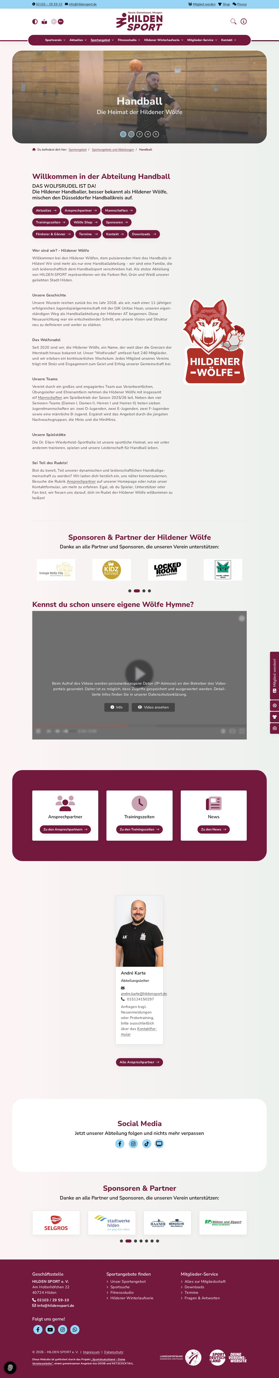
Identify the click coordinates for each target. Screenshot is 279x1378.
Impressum (91, 1352)
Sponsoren (114, 222)
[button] (233, 21)
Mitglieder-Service (200, 40)
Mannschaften (116, 210)
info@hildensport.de (83, 4)
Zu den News (211, 829)
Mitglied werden (204, 4)
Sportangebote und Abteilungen (113, 149)
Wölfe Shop (83, 222)
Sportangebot (100, 40)
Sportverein (53, 40)
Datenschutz (113, 1352)
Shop (226, 4)
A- (54, 21)
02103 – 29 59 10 (49, 4)
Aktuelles (76, 40)
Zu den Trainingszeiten (137, 829)
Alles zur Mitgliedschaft (205, 1281)
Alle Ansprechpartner (137, 1062)
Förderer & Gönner (51, 234)
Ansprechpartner (78, 210)
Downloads (141, 234)
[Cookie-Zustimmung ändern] (10, 1368)
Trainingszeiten (48, 222)
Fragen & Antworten (202, 1298)
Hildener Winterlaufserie (162, 40)
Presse (242, 4)
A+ (60, 21)
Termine (86, 234)
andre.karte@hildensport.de (144, 993)
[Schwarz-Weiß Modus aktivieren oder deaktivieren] (35, 21)
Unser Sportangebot (128, 1281)
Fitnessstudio (127, 40)
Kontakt (226, 40)
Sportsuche (120, 1287)
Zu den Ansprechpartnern (63, 829)
